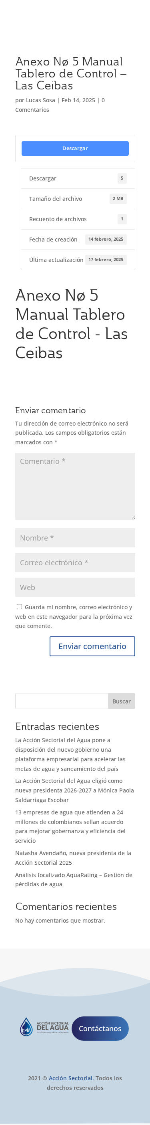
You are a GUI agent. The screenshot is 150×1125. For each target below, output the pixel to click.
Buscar (121, 701)
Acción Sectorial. (71, 1078)
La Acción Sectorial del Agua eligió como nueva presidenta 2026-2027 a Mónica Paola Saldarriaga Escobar (74, 790)
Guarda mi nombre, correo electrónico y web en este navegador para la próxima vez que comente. (73, 616)
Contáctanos (100, 1028)
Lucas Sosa (40, 100)
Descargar (75, 148)
